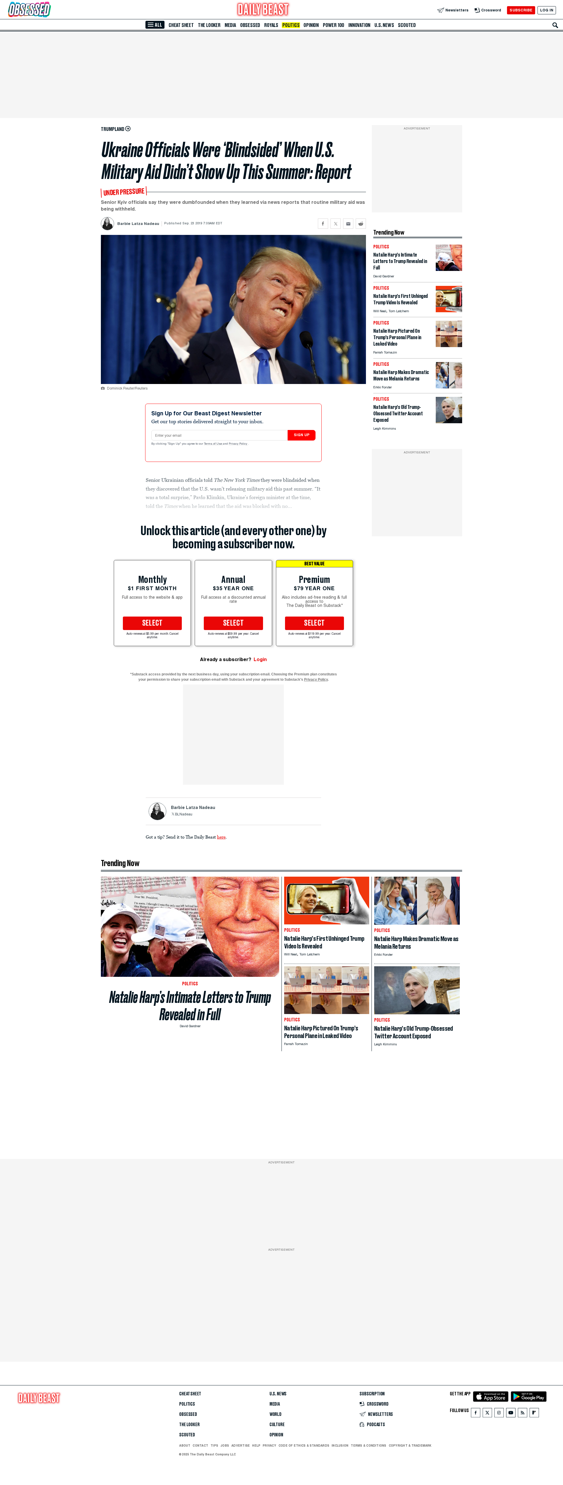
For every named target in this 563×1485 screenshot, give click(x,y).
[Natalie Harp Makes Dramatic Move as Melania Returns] (449, 386)
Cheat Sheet (181, 25)
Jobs (225, 1445)
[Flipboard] (534, 1414)
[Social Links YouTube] (510, 1414)
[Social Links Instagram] (499, 1414)
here (221, 836)
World (275, 1414)
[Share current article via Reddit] (361, 224)
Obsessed (250, 25)
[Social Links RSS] (522, 1414)
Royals (271, 25)
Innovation (359, 25)
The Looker (209, 25)
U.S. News (384, 25)
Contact (200, 1445)
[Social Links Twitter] (487, 1414)
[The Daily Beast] (263, 10)
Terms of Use (213, 444)
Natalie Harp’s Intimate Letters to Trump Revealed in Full (190, 1006)
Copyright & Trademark (410, 1445)
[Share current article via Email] (348, 224)
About (184, 1445)
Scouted (407, 25)
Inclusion (340, 1445)
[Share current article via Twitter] (335, 224)
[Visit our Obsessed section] (48, 10)
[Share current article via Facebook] (323, 224)
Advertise (240, 1445)
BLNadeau (183, 814)
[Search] (555, 25)
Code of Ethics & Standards (304, 1445)
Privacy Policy (238, 444)
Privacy (269, 1445)
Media (230, 25)
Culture (277, 1424)
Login (260, 659)
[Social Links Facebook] (475, 1414)
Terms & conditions (368, 1445)
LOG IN (546, 10)
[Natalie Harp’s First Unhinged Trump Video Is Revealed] (449, 310)
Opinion (311, 25)
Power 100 (333, 25)
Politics (290, 25)
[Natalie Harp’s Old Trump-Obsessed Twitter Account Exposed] (449, 421)
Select (152, 623)
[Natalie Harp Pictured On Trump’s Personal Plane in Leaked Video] (449, 345)
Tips (214, 1445)
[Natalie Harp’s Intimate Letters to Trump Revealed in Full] (449, 269)
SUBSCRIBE (521, 10)
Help (256, 1445)
